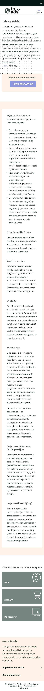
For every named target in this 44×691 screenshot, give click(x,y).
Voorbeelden (30, 686)
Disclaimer (34, 684)
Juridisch (21, 684)
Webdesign (15, 686)
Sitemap (23, 688)
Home (5, 66)
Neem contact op (23, 84)
